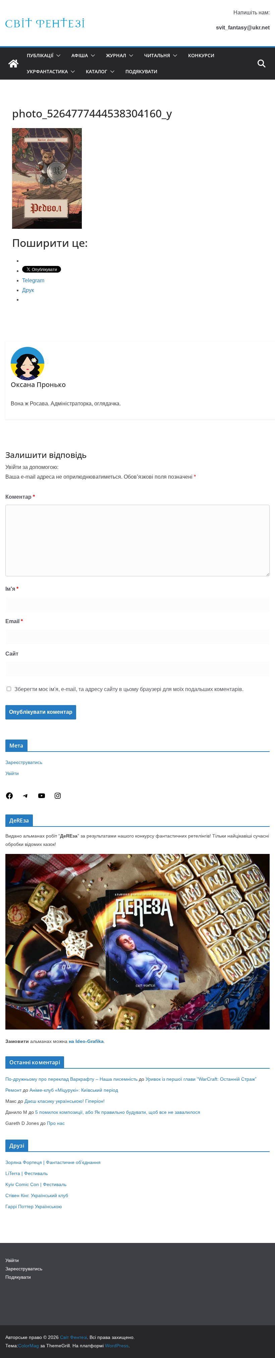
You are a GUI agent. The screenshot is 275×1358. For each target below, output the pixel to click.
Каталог (96, 71)
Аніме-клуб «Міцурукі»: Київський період (74, 1090)
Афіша (79, 55)
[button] (57, 55)
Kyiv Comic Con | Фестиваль (35, 1184)
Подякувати (141, 71)
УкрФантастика (47, 71)
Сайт (11, 654)
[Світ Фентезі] (13, 64)
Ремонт (13, 1090)
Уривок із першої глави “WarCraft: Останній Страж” (201, 1079)
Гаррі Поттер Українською (33, 1206)
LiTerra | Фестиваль (26, 1173)
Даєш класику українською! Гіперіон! (64, 1101)
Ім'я (11, 589)
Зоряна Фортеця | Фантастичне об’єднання (53, 1162)
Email (14, 621)
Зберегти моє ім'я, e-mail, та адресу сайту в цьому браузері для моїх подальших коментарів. (128, 689)
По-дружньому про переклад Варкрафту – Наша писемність (71, 1079)
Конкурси (201, 55)
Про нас (56, 1123)
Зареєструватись (23, 762)
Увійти (12, 773)
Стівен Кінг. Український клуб (36, 1195)
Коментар (20, 497)
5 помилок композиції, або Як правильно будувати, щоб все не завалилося (117, 1112)
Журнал (116, 55)
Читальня (157, 55)
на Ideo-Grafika (86, 1041)
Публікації (40, 55)
